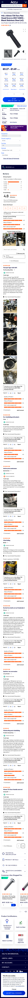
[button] (24, 30)
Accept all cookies (14, 993)
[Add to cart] (13, 905)
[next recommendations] (25, 911)
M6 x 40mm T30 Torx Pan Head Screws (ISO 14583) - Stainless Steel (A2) (9, 897)
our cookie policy (20, 986)
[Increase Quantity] (5, 94)
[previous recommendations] (20, 911)
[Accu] (14, 2)
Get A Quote (13, 122)
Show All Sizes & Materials (12, 13)
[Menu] (2, 2)
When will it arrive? (22, 106)
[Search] (24, 5)
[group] (14, 38)
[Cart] (26, 2)
